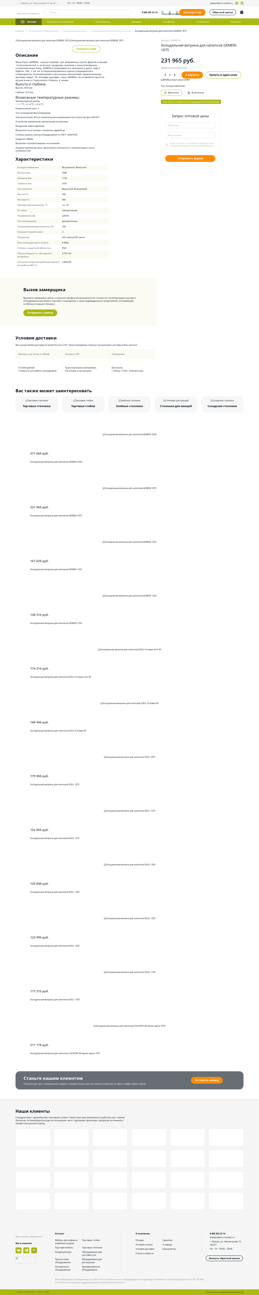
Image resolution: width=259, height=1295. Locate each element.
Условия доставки (145, 1248)
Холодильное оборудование (62, 1268)
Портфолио (169, 21)
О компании (203, 21)
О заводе (167, 1244)
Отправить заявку (40, 312)
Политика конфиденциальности (224, 1292)
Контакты (236, 21)
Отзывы (140, 1240)
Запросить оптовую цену (174, 68)
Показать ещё (86, 49)
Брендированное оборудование (91, 1268)
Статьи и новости (145, 1253)
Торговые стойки (91, 1240)
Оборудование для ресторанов (92, 1261)
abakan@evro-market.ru (221, 3)
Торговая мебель (64, 1247)
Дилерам (137, 21)
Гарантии (167, 1240)
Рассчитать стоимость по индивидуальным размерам (191, 101)
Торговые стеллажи (92, 1247)
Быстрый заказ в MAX (179, 79)
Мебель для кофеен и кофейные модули (66, 1242)
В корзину (192, 75)
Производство (102, 21)
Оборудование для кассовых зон (92, 1253)
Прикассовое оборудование (62, 1261)
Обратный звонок (222, 12)
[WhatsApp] (170, 12)
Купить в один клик (223, 75)
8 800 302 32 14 (149, 12)
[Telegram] (163, 12)
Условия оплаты (144, 1244)
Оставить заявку (207, 1080)
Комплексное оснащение (60, 21)
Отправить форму (190, 158)
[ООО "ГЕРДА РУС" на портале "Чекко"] (35, 1260)
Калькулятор (192, 12)
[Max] (177, 12)
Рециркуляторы (63, 1252)
